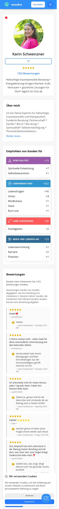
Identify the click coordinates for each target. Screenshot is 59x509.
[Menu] (50, 5)
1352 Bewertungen (28, 73)
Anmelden (38, 4)
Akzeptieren (29, 501)
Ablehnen (29, 495)
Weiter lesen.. (13, 136)
